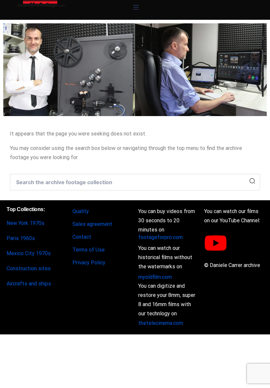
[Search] (252, 181)
